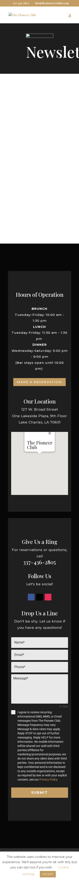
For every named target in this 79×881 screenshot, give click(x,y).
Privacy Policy (48, 779)
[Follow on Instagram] (48, 597)
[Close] (50, 433)
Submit (39, 793)
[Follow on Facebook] (31, 597)
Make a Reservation (39, 382)
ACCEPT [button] (47, 874)
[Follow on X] (39, 597)
